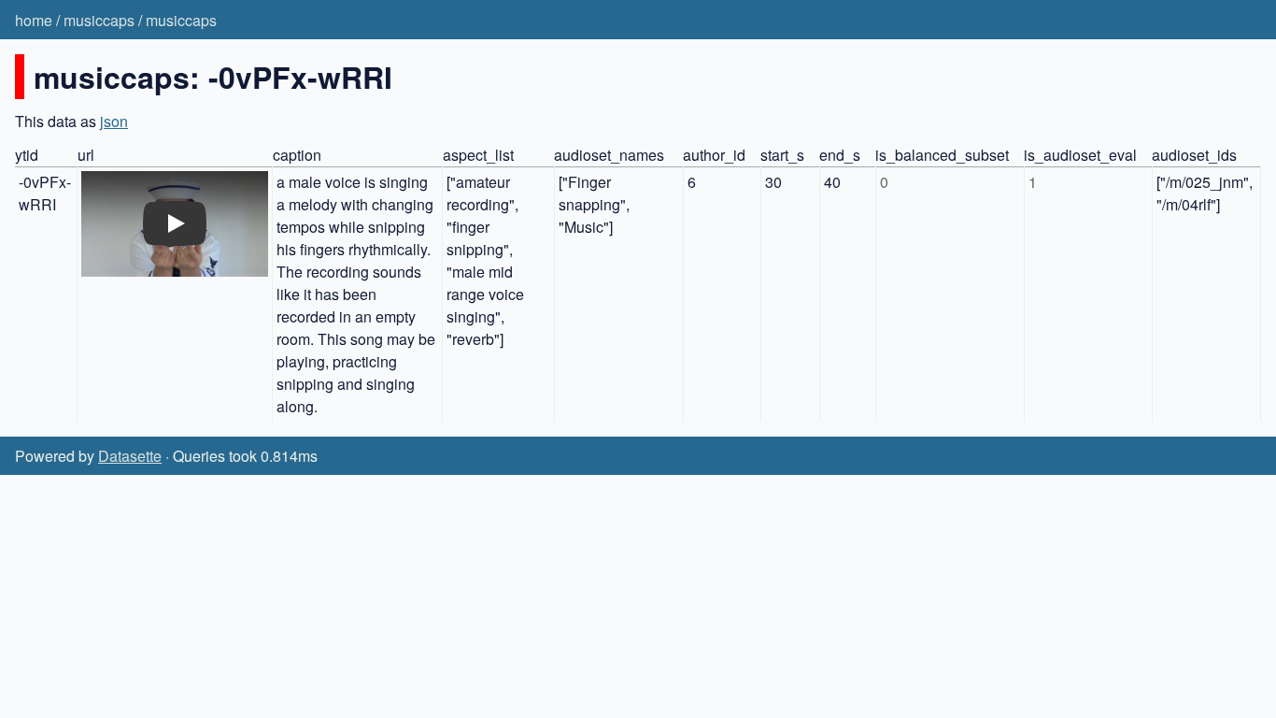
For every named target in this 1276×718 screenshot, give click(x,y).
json (114, 121)
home (33, 20)
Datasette (130, 456)
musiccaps (99, 20)
